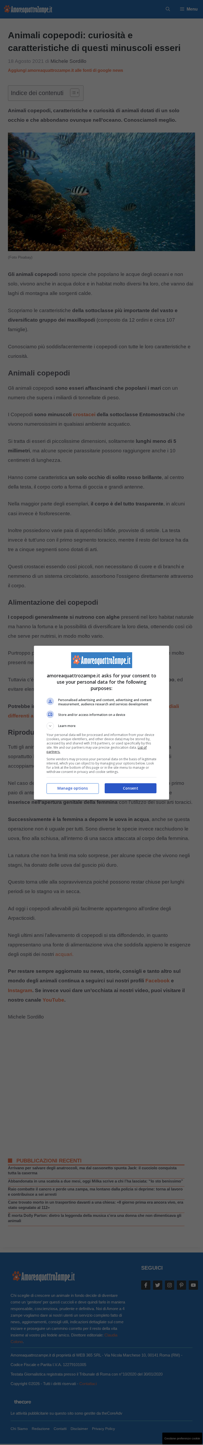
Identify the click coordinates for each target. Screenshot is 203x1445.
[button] (101, 726)
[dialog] (101, 723)
